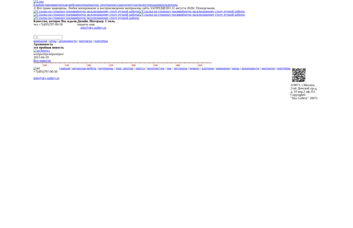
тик (168, 68)
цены (53, 41)
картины (208, 68)
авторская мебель (84, 68)
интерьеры (105, 68)
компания (40, 41)
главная (64, 68)
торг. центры (124, 68)
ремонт (195, 68)
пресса (140, 68)
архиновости (68, 41)
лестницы (180, 68)
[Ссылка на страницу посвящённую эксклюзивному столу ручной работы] (176, 15)
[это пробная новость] (42, 48)
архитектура (155, 68)
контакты (85, 41)
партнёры (101, 41)
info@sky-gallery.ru (93, 27)
